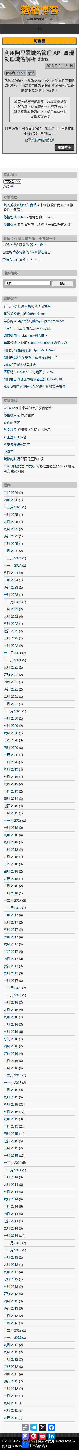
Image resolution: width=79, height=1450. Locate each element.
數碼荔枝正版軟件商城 (20, 205)
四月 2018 (11, 871)
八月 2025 (11, 529)
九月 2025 (11, 522)
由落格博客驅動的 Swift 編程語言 (27, 252)
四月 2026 (11, 500)
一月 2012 (11, 1396)
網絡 (31, 73)
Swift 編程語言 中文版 (19, 466)
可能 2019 (11, 791)
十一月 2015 (12, 1083)
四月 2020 (11, 747)
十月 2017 (11, 915)
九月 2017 (11, 922)
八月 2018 (11, 842)
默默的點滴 (12, 459)
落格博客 (39, 10)
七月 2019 (11, 777)
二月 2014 (11, 1228)
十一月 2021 (12, 660)
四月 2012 (11, 1374)
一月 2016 (11, 1068)
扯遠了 (8, 452)
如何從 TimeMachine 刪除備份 (26, 335)
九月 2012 (11, 1345)
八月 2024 (11, 573)
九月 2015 (11, 1097)
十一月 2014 (12, 1170)
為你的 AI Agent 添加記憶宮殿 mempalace (34, 321)
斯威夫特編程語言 (17, 444)
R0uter (20, 73)
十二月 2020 (12, 711)
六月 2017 (11, 944)
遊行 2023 (11, 587)
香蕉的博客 (12, 422)
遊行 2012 (11, 1381)
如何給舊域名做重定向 (20, 365)
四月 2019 (11, 798)
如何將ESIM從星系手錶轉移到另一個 (31, 357)
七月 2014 (11, 1192)
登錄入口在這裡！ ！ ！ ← (22, 260)
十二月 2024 (12, 558)
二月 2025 (11, 544)
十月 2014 (11, 1177)
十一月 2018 (12, 820)
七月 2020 (11, 726)
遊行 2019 (11, 806)
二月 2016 (11, 1061)
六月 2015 (11, 1119)
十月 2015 (11, 1090)
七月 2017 (11, 937)
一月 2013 (11, 1323)
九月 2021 (11, 667)
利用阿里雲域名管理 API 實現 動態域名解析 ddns (39, 56)
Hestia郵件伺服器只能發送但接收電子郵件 (34, 386)
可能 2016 (11, 1039)
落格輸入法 (12, 415)
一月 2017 (11, 981)
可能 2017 (11, 951)
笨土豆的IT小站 (15, 437)
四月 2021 (11, 682)
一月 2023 (11, 594)
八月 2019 (11, 769)
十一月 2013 (12, 1250)
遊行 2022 (11, 631)
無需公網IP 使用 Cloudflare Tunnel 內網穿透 (35, 343)
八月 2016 (11, 1017)
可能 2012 (11, 1366)
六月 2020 (11, 733)
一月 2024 (11, 580)
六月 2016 (11, 1031)
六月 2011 (11, 1410)
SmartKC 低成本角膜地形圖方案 (27, 306)
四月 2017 (11, 959)
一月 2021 (11, 704)
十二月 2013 (12, 1243)
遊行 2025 (11, 536)
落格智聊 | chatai (16, 217)
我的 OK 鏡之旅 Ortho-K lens (25, 313)
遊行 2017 (11, 966)
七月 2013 (11, 1279)
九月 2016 (11, 1010)
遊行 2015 (11, 1141)
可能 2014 (11, 1206)
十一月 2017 (12, 908)
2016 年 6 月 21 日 (60, 65)
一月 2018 (11, 893)
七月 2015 (11, 1112)
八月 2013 (11, 1272)
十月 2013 (11, 1257)
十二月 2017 (12, 900)
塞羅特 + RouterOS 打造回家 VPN (28, 372)
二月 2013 (11, 1316)
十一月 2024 (12, 565)
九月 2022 (11, 616)
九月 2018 (11, 835)
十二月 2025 (12, 507)
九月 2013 (11, 1264)
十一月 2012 (12, 1337)
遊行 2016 (11, 1053)
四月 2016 (11, 1046)
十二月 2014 (12, 1163)
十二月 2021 (12, 653)
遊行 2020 (11, 755)
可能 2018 (11, 864)
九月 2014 (11, 1184)
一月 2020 (11, 762)
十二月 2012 (12, 1330)
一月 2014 (11, 1235)
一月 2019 (11, 813)
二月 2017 (11, 973)
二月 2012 (11, 1388)
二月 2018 (11, 886)
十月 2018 (11, 827)
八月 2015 (11, 1104)
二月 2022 (11, 638)
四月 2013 (11, 1301)
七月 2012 (11, 1359)
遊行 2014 (11, 1221)
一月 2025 (11, 551)
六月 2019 (11, 784)
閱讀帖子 (64, 147)
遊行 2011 (11, 1418)
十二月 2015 (12, 1075)
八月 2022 (11, 624)
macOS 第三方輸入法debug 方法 (28, 328)
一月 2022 (11, 645)
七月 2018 (11, 849)
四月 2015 (11, 1133)
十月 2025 (11, 514)
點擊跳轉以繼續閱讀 (39, 140)
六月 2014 (11, 1199)
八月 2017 (11, 929)
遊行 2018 (11, 879)
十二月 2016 (12, 988)
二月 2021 (11, 696)
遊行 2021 (11, 689)
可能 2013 (11, 1294)
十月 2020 (11, 718)
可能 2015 (11, 1126)
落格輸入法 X (13, 224)
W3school (11, 408)
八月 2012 (11, 1352)
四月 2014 (11, 1214)
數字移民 (10, 430)
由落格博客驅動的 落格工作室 (24, 245)
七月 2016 (11, 1024)
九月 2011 (11, 1403)
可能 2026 (11, 492)
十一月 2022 (12, 602)
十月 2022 (11, 609)
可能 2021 (11, 675)
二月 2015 (11, 1148)
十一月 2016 (12, 995)
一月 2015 (11, 1155)
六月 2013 (11, 1286)
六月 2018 (11, 857)
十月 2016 (11, 1002)
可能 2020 (11, 740)
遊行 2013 (11, 1308)
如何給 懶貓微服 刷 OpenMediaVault (30, 350)
